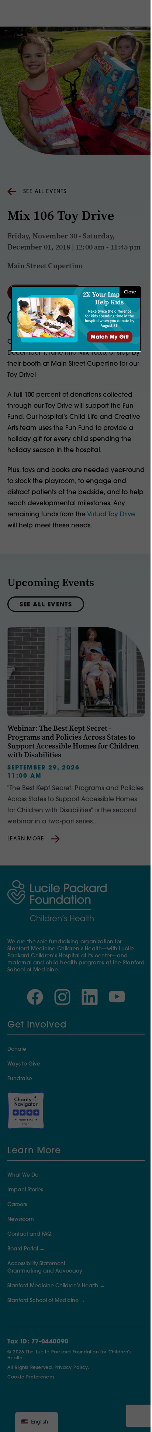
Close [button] (130, 292)
